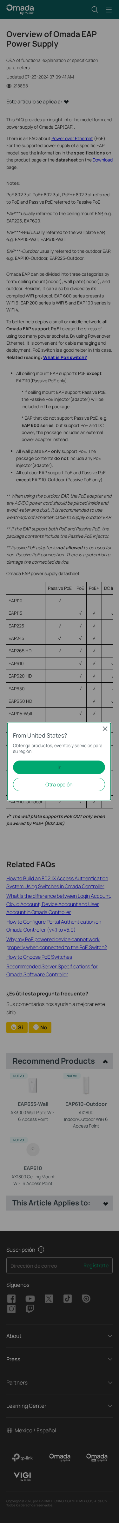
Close (105, 728)
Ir (59, 767)
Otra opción (59, 784)
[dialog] (59, 761)
